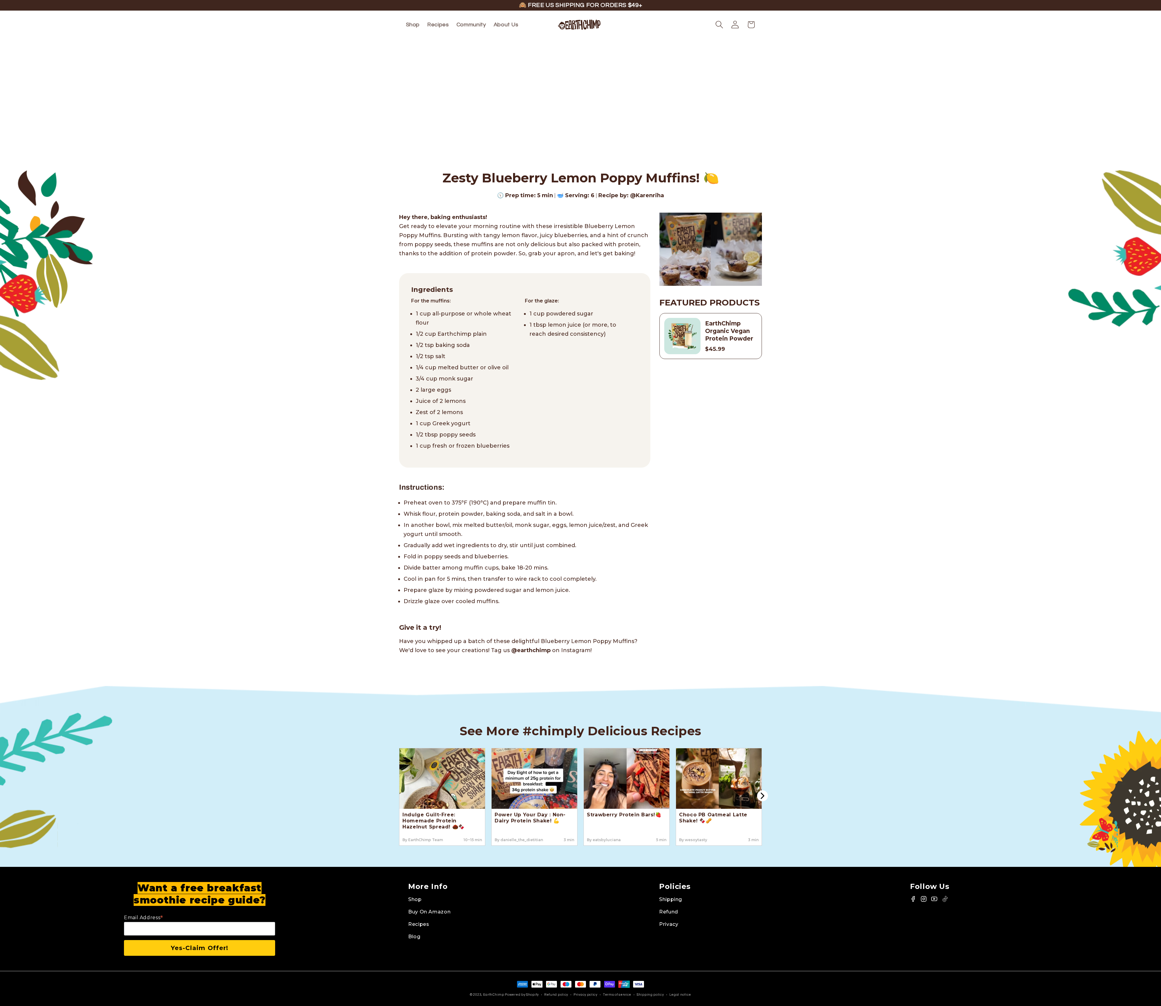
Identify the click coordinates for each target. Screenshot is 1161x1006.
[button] (719, 25)
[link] (529, 899)
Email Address (143, 917)
